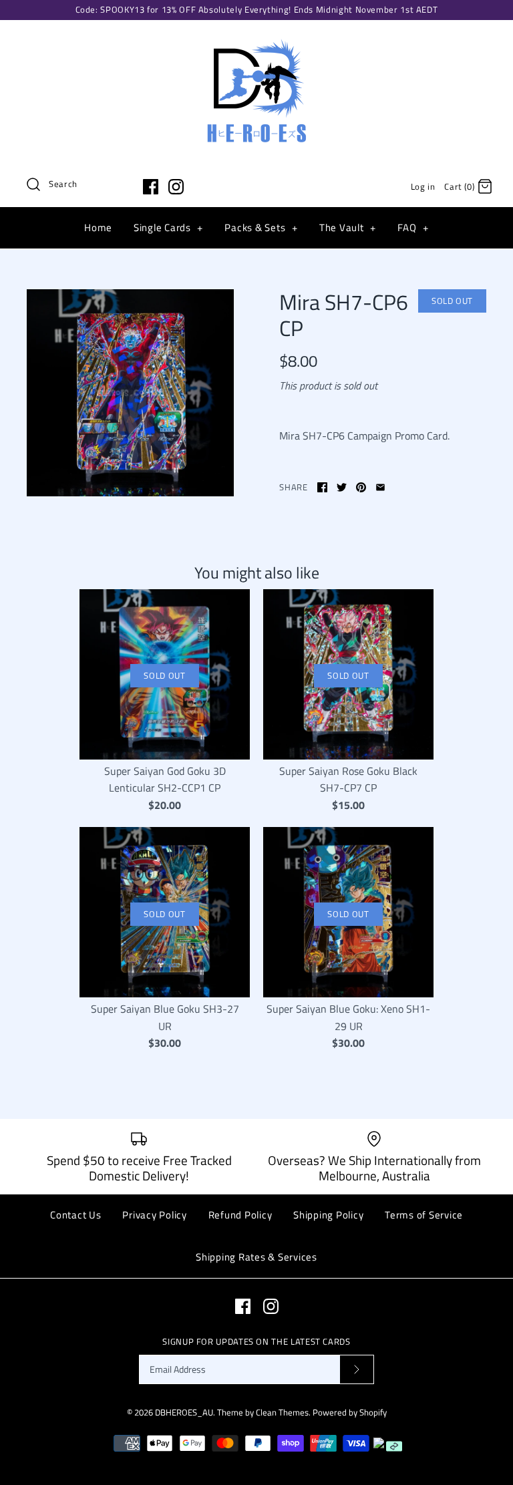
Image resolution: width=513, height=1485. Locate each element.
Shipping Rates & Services (256, 1257)
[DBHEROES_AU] (256, 41)
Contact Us (76, 1214)
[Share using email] (380, 487)
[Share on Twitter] (342, 487)
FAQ (412, 227)
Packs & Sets (260, 227)
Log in (423, 186)
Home (98, 227)
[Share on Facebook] (322, 487)
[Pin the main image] (361, 487)
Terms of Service (424, 1214)
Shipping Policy (328, 1214)
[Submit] (356, 1369)
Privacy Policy (154, 1214)
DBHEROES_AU (184, 1412)
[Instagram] (176, 186)
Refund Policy (240, 1214)
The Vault (347, 227)
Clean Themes (282, 1412)
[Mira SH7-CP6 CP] (130, 392)
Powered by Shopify (350, 1412)
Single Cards (168, 227)
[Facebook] (150, 186)
